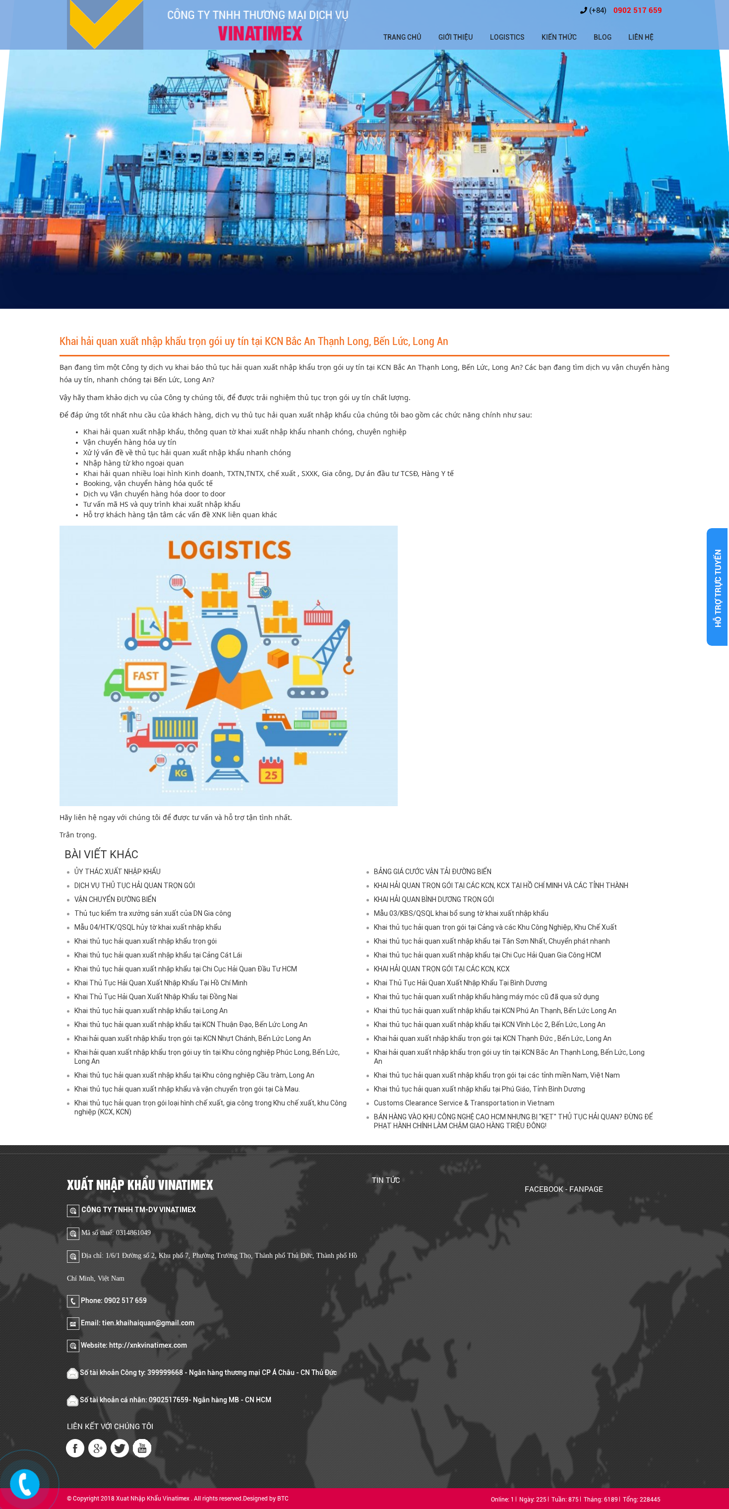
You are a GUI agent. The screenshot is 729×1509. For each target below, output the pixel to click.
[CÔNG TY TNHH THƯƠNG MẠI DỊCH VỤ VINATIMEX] (105, 24)
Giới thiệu (455, 37)
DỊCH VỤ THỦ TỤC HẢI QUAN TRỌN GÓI (134, 886)
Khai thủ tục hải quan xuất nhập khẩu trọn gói (145, 941)
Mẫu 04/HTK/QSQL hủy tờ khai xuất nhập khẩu (147, 927)
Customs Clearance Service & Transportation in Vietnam (464, 1103)
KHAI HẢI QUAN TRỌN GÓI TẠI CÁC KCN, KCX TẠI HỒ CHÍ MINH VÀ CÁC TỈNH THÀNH (501, 886)
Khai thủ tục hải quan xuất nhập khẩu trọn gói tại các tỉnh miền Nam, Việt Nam (497, 1075)
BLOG (602, 37)
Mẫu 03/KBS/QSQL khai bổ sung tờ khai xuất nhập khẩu (461, 913)
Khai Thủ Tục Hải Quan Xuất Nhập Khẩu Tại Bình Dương (460, 983)
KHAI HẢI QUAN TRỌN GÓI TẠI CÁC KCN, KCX (442, 969)
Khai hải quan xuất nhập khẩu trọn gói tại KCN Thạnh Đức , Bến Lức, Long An (492, 1038)
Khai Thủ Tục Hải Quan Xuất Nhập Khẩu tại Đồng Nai (156, 997)
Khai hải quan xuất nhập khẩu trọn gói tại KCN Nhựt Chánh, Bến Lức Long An (192, 1038)
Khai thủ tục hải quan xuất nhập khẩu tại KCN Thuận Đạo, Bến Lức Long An (190, 1025)
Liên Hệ (641, 37)
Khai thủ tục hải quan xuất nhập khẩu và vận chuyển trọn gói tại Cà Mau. (187, 1089)
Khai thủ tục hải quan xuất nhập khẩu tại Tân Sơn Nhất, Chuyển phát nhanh (492, 941)
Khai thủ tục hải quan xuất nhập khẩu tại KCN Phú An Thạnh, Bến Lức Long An (495, 1011)
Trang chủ (402, 37)
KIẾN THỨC (559, 37)
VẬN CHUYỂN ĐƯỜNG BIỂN (115, 899)
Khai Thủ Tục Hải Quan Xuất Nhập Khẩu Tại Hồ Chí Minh (160, 983)
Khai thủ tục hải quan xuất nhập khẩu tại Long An (151, 1011)
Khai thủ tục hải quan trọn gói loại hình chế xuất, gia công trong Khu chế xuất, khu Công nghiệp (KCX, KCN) (210, 1107)
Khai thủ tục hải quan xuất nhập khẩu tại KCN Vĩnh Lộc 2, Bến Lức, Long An (490, 1025)
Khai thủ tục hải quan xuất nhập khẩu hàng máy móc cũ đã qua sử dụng (486, 997)
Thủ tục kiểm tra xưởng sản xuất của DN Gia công (152, 913)
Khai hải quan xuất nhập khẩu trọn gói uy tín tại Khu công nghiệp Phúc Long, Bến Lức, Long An (207, 1056)
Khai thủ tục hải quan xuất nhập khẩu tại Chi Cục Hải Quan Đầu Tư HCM (185, 969)
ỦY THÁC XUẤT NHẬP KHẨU (117, 872)
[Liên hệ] (25, 1482)
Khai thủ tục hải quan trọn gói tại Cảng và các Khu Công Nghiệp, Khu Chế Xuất (495, 927)
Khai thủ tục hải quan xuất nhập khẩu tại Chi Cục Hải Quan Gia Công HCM (487, 955)
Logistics (507, 37)
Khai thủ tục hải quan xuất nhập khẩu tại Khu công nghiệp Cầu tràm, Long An (194, 1075)
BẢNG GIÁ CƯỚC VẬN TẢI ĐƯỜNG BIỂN (432, 872)
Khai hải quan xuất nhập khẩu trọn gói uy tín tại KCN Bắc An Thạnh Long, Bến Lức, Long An (509, 1056)
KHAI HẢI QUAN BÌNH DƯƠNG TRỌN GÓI (434, 899)
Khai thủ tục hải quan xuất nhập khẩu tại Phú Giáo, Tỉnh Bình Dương (479, 1089)
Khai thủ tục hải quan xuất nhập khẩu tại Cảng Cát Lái (158, 955)
